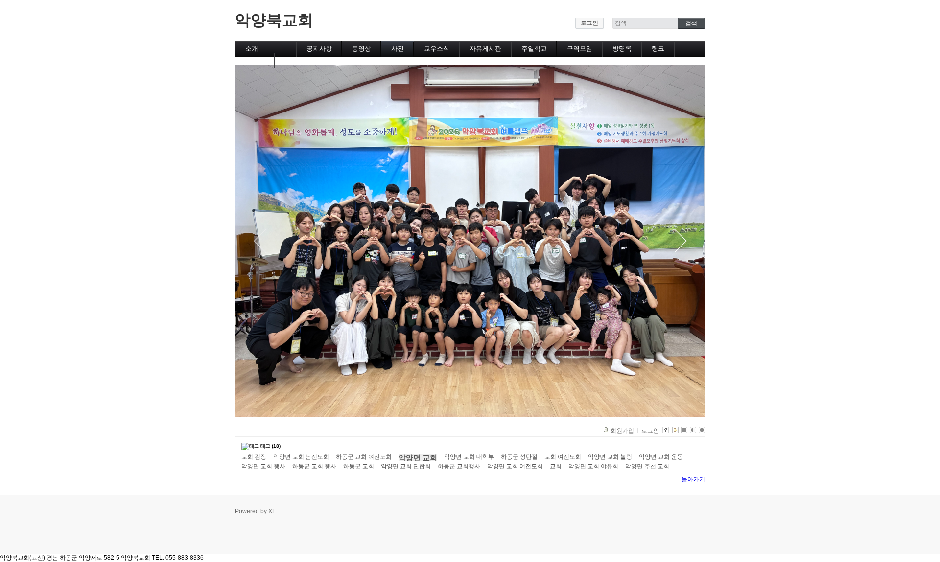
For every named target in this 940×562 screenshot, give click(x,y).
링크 (658, 48)
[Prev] (259, 241)
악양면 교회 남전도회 (301, 456)
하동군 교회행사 (459, 466)
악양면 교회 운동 (661, 456)
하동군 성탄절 (519, 456)
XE (272, 511)
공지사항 (319, 48)
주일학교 (534, 48)
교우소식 (436, 48)
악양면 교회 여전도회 (515, 466)
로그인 (589, 23)
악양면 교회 (418, 458)
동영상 (361, 48)
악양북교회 (274, 20)
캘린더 (254, 60)
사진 (397, 48)
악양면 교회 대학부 (469, 456)
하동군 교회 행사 (314, 466)
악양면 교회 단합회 (406, 466)
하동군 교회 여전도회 (364, 456)
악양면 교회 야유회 (593, 466)
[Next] (680, 241)
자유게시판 (485, 48)
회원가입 (622, 430)
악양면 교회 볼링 (610, 456)
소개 (251, 48)
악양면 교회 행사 (263, 466)
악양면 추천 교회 (647, 466)
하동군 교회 (358, 466)
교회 (556, 466)
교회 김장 (253, 456)
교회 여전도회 (562, 456)
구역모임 (579, 48)
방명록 (622, 48)
